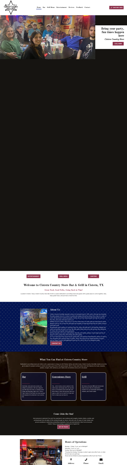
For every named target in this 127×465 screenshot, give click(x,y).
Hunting (93, 276)
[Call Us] (86, 460)
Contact (87, 7)
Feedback (79, 7)
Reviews (71, 7)
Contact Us (56, 343)
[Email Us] (101, 460)
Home (39, 7)
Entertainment (61, 7)
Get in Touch (63, 427)
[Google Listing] (71, 460)
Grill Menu (51, 7)
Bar (44, 7)
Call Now (118, 43)
